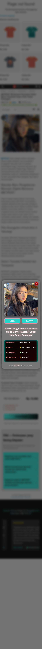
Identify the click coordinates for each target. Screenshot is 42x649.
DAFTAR (29, 321)
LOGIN (12, 321)
